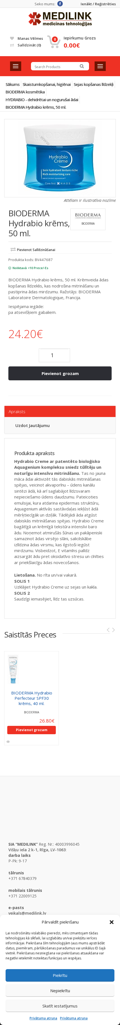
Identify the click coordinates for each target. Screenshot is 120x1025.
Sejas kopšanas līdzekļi (93, 84)
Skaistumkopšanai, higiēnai (47, 84)
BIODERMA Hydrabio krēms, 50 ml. (36, 107)
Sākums (13, 84)
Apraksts (17, 411)
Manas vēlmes (30, 38)
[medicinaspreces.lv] (60, 19)
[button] (111, 922)
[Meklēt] (81, 66)
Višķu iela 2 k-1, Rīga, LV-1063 (37, 849)
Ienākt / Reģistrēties (98, 4)
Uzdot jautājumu (32, 425)
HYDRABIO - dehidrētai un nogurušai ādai (42, 99)
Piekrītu (60, 975)
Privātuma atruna (43, 1018)
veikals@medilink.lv (27, 913)
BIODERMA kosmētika (25, 92)
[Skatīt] (8, 741)
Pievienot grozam (60, 373)
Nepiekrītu (60, 990)
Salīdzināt (29, 45)
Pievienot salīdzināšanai (36, 249)
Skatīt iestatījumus (60, 1006)
